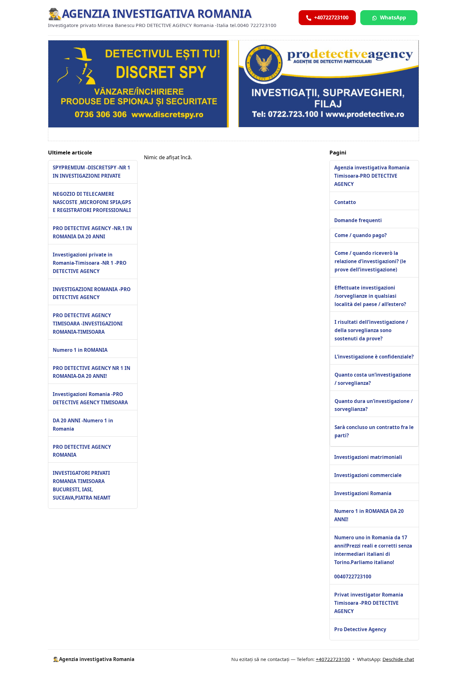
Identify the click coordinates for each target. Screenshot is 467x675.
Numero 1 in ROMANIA (80, 350)
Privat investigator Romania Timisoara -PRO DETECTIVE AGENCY (368, 602)
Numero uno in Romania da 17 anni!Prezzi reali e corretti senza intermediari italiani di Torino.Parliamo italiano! (373, 549)
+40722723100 (333, 659)
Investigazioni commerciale (368, 475)
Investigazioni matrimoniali (368, 457)
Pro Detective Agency (360, 629)
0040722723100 (352, 576)
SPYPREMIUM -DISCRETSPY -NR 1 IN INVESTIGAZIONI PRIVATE (91, 171)
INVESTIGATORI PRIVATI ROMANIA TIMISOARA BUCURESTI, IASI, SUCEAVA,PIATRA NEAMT (82, 485)
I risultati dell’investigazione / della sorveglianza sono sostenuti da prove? (371, 330)
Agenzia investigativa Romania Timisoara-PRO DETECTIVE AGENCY (371, 175)
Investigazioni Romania (362, 493)
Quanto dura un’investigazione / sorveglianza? (374, 405)
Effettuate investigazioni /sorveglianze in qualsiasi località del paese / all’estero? (370, 295)
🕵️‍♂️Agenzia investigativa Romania (149, 13)
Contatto (345, 202)
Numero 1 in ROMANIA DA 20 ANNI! (369, 515)
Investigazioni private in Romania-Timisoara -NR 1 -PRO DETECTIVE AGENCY (89, 262)
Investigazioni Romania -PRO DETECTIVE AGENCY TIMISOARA (90, 398)
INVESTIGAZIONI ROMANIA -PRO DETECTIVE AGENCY (92, 293)
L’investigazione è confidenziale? (374, 356)
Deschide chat (398, 659)
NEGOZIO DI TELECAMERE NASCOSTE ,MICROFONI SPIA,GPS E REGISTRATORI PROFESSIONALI (92, 202)
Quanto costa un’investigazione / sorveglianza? (373, 379)
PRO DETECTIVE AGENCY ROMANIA (82, 451)
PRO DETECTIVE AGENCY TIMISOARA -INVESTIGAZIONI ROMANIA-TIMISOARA (88, 323)
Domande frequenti (358, 220)
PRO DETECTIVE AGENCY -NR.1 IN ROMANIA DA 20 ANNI (92, 232)
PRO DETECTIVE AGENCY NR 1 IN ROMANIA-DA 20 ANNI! (91, 372)
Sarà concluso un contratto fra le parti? (374, 431)
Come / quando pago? (361, 235)
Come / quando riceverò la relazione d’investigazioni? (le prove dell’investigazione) (370, 261)
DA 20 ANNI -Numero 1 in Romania (83, 424)
